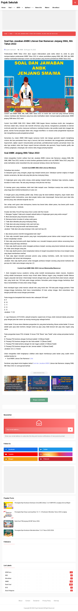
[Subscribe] (70, 429)
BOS (6, 587)
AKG (6, 575)
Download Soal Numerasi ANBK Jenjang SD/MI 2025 (61, 387)
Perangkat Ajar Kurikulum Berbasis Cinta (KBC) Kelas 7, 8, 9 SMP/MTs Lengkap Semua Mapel (42, 503)
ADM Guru (8, 572)
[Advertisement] (39, 16)
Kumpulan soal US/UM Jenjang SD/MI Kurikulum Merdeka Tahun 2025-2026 (14, 386)
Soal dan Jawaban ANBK (41, 363)
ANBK (21, 49)
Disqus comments (39, 400)
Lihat (31, 358)
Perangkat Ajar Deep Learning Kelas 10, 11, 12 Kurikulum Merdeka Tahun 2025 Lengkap (41, 512)
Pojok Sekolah (39, 608)
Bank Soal (8, 584)
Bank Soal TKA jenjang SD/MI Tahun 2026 (27, 521)
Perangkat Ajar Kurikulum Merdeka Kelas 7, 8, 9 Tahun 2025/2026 (34, 530)
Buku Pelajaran (9, 590)
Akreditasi (8, 578)
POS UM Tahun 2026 (36, 388)
